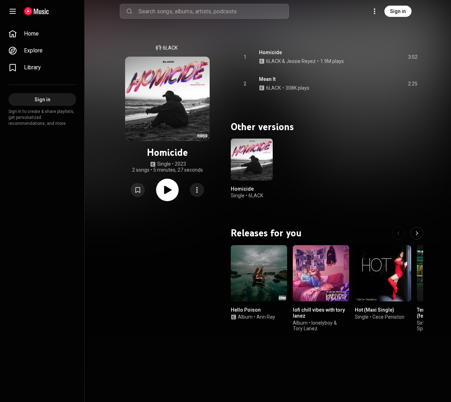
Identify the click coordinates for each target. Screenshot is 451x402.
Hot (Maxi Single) (374, 310)
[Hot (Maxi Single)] (383, 273)
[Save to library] (138, 190)
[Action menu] (197, 190)
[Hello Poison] (259, 273)
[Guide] (12, 11)
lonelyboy (322, 322)
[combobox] (213, 11)
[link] (42, 33)
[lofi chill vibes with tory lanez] (321, 273)
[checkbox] (412, 57)
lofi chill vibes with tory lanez (319, 313)
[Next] (417, 233)
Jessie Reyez (301, 61)
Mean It (267, 79)
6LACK (170, 48)
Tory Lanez (305, 328)
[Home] (36, 11)
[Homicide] (252, 159)
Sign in (398, 11)
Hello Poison (246, 310)
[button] (138, 190)
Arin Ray (266, 316)
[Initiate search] (129, 11)
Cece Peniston (388, 316)
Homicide (270, 52)
